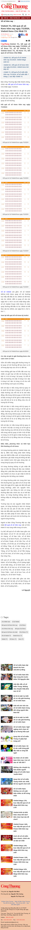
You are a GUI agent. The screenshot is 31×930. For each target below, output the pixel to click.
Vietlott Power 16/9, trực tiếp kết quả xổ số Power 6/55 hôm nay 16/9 (21, 827)
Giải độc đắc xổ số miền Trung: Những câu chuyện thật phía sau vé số (21, 687)
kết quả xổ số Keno (20, 628)
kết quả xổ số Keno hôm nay (18, 84)
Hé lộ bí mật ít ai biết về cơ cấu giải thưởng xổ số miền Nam (21, 720)
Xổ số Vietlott (6, 292)
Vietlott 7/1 (4, 639)
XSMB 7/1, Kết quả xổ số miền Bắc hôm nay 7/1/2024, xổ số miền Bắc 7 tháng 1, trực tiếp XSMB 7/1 (16, 74)
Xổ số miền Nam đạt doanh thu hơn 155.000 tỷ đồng (20, 667)
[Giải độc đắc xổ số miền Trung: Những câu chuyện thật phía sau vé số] (7, 686)
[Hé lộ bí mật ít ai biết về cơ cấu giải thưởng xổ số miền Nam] (7, 719)
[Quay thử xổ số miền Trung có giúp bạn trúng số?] (7, 738)
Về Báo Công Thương (7, 901)
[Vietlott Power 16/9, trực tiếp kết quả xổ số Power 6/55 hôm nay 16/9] (7, 826)
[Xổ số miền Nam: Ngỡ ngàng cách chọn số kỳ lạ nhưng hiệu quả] (7, 729)
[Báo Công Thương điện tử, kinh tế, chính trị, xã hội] (14, 6)
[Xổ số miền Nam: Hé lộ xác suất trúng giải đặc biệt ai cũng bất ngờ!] (7, 748)
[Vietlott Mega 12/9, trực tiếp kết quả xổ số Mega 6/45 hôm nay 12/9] (7, 871)
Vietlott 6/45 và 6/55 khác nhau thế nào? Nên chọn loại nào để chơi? (21, 816)
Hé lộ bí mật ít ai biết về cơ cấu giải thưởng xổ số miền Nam (21, 698)
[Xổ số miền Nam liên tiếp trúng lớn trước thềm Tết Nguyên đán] (7, 677)
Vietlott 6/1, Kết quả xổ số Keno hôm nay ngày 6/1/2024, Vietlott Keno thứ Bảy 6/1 (16, 67)
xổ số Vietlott (15, 621)
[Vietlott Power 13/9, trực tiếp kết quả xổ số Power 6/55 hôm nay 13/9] (7, 859)
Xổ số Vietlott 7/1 (6, 635)
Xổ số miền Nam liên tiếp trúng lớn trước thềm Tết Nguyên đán (21, 677)
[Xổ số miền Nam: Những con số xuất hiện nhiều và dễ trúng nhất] (7, 791)
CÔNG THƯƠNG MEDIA (7, 11)
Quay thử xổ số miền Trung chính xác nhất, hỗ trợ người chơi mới (21, 781)
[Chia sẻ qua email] (26, 41)
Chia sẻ (5, 40)
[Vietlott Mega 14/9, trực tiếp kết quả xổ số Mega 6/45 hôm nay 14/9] (7, 848)
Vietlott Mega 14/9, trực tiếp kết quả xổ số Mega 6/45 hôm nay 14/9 (21, 849)
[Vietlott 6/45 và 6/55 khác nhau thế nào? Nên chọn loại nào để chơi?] (7, 814)
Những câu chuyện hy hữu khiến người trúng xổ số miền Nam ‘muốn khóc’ (21, 771)
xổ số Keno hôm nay (7, 628)
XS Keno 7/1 (13, 639)
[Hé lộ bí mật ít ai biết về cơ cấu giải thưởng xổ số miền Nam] (7, 698)
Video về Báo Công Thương (22, 901)
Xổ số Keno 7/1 (23, 632)
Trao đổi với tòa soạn (9, 903)
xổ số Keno (22, 625)
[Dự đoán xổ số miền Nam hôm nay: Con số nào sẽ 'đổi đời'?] (7, 760)
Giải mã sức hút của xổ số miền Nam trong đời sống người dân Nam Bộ (21, 709)
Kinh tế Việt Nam (21, 11)
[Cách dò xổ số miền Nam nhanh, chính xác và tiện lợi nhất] (7, 838)
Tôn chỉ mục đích (20, 903)
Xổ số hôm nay (7, 21)
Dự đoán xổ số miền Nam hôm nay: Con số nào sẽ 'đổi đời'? (21, 760)
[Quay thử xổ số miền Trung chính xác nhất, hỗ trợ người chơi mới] (7, 781)
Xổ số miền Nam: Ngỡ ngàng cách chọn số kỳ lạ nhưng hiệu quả (21, 729)
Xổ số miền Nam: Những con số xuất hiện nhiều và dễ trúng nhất (21, 792)
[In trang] (29, 41)
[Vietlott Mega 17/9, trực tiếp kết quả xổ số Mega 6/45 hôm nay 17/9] (7, 802)
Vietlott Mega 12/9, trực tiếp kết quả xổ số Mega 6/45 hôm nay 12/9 (21, 872)
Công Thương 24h (15, 18)
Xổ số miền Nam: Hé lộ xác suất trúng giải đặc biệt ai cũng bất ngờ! (21, 749)
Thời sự (6, 18)
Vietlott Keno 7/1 (17, 635)
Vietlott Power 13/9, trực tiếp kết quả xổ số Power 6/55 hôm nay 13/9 (21, 861)
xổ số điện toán (6, 621)
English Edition (25, 1)
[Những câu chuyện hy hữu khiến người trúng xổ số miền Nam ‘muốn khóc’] (7, 769)
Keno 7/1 (21, 639)
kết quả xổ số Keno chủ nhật (9, 632)
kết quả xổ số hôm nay (12, 525)
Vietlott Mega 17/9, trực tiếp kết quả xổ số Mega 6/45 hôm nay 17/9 (21, 804)
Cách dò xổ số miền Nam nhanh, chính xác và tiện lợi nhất (21, 838)
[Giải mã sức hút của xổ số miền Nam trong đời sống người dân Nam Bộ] (7, 707)
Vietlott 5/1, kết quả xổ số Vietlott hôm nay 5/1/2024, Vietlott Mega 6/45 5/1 (15, 60)
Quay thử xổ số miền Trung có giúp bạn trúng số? (21, 739)
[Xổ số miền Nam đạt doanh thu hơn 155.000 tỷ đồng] (7, 667)
